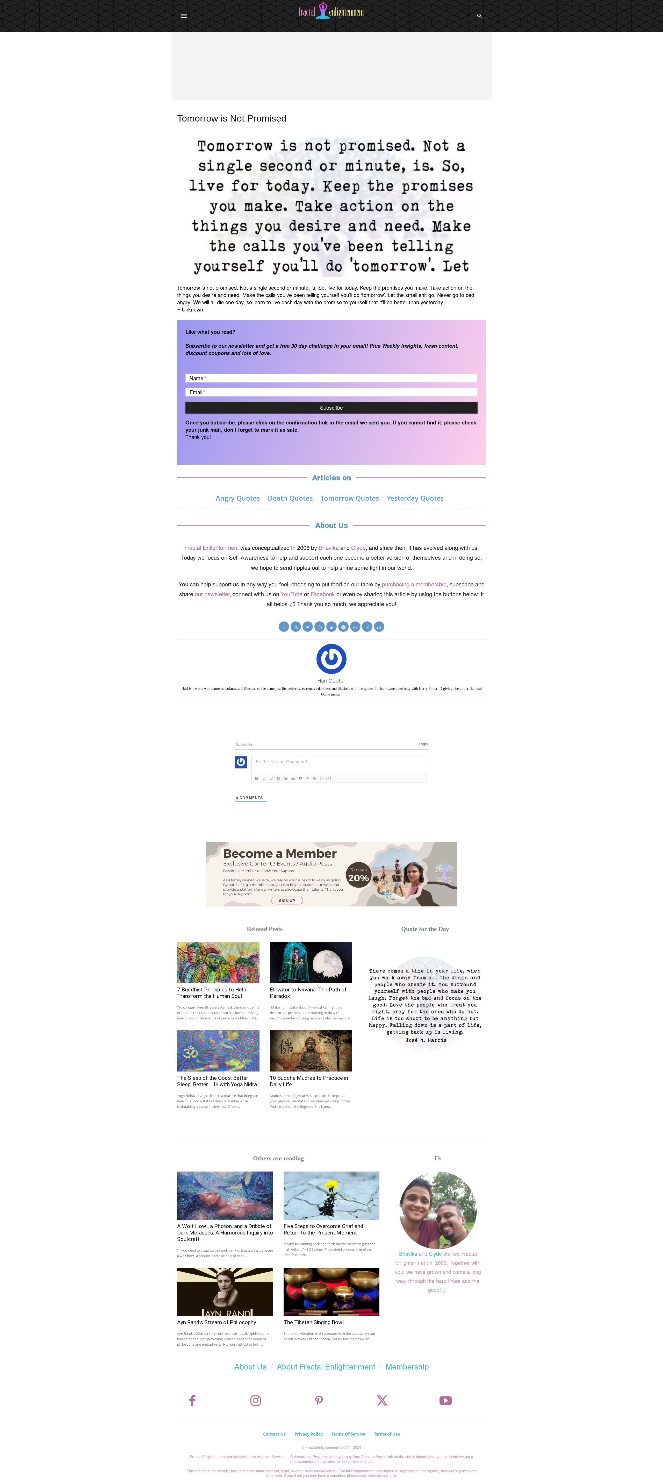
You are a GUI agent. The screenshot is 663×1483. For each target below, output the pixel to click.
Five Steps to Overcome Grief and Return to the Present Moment (323, 1229)
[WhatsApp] (319, 626)
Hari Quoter (331, 680)
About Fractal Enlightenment (326, 1366)
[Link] (314, 778)
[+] (329, 778)
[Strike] (278, 778)
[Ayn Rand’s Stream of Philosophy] (225, 1292)
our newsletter (212, 594)
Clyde (358, 547)
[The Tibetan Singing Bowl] (332, 1292)
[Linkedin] (331, 626)
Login (423, 743)
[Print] (379, 626)
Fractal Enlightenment (211, 547)
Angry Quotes (238, 498)
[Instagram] (255, 1401)
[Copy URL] (367, 626)
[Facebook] (284, 626)
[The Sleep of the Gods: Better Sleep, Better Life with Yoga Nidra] (218, 1051)
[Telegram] (343, 626)
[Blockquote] (300, 778)
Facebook (323, 594)
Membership (407, 1366)
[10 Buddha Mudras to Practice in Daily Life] (311, 1051)
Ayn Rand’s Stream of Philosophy (216, 1322)
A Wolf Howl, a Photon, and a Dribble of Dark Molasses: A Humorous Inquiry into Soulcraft (225, 1232)
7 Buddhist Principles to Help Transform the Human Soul (211, 993)
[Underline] (271, 778)
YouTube (291, 594)
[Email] (355, 626)
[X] (296, 626)
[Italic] (264, 778)
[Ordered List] (285, 778)
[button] (479, 16)
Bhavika (329, 547)
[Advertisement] (331, 71)
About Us (250, 1366)
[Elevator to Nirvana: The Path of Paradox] (311, 962)
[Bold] (256, 778)
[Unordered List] (293, 778)
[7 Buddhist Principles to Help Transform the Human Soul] (218, 962)
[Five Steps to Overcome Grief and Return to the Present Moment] (332, 1195)
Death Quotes (290, 498)
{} (321, 778)
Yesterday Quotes (415, 498)
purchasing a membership (414, 584)
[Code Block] (307, 778)
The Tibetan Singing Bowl (314, 1322)
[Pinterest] (307, 626)
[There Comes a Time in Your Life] (425, 1003)
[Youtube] (445, 1401)
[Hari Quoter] (331, 659)
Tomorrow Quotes (350, 498)
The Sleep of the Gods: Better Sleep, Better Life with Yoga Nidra (217, 1081)
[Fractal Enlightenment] (331, 10)
